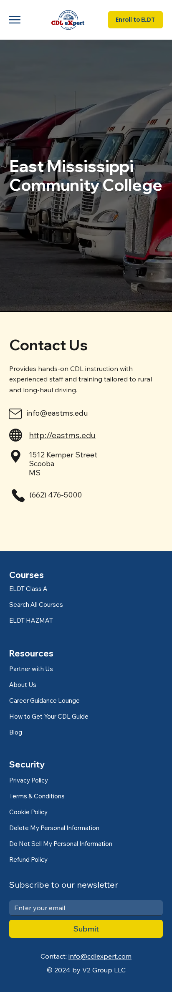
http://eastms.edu (62, 435)
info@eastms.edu (57, 413)
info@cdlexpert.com (100, 956)
